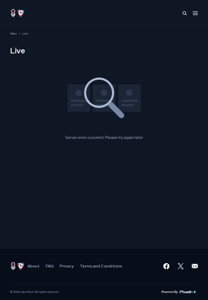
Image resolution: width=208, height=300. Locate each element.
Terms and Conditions (101, 266)
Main (13, 33)
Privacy (67, 266)
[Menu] (195, 13)
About (33, 266)
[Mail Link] (195, 266)
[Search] (185, 13)
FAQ (50, 266)
